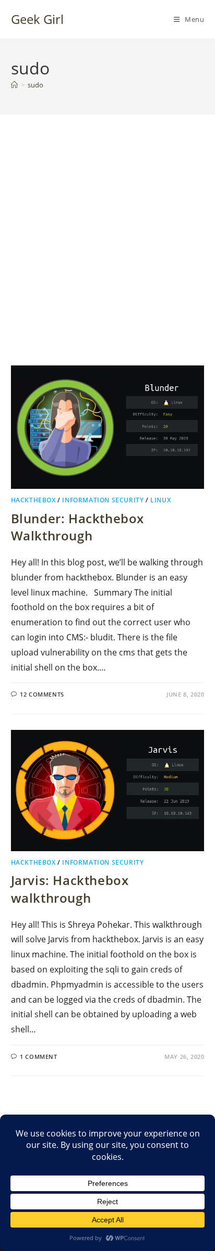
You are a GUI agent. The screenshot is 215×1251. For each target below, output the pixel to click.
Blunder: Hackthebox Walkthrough (77, 527)
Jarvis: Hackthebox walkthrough (70, 888)
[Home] (14, 85)
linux (160, 500)
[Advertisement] (107, 253)
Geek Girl (37, 19)
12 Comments (42, 694)
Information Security (103, 500)
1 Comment (38, 1056)
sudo (35, 85)
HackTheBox (33, 500)
